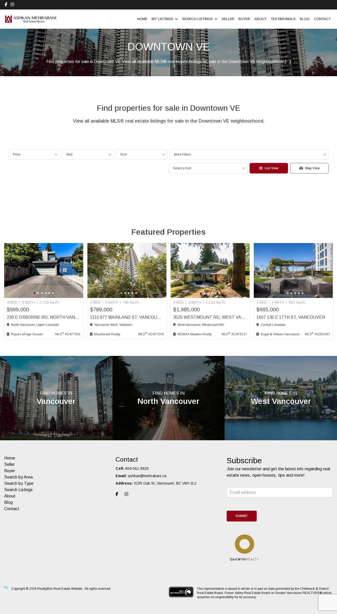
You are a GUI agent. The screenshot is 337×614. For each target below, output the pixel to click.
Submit (241, 516)
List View (271, 168)
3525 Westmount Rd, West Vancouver (210, 317)
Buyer (244, 19)
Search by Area (18, 477)
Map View (312, 168)
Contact (322, 19)
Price (16, 154)
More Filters (182, 154)
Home (142, 19)
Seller (228, 19)
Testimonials (283, 19)
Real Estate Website (68, 589)
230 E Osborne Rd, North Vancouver (44, 317)
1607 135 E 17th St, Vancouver (290, 317)
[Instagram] (12, 4)
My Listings (162, 19)
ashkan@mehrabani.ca (147, 476)
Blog (305, 19)
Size (123, 154)
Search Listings (197, 19)
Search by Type (18, 483)
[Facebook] (6, 4)
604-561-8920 (137, 468)
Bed (69, 154)
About (260, 19)
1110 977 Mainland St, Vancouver (127, 317)
